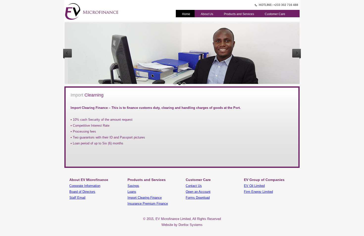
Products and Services (239, 14)
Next (296, 53)
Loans (132, 192)
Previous (67, 53)
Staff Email (77, 197)
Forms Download (198, 197)
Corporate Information (84, 186)
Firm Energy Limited (258, 192)
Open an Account (198, 192)
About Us (207, 14)
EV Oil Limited (254, 186)
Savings (133, 186)
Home (186, 14)
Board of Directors (82, 192)
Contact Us (194, 186)
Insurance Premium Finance (148, 203)
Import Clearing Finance (145, 197)
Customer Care (275, 14)
